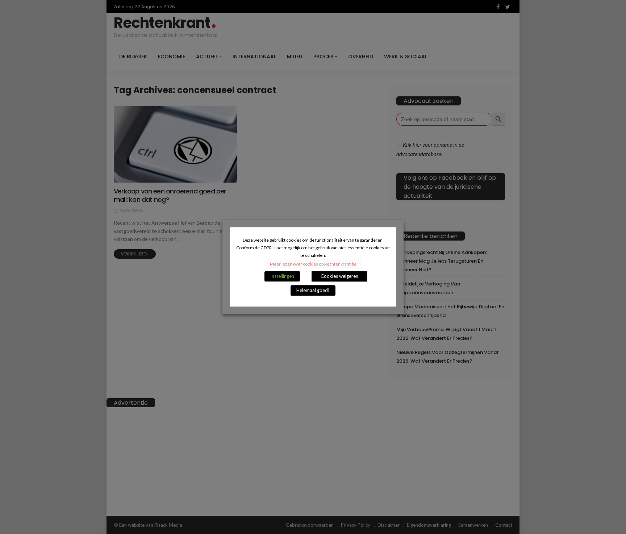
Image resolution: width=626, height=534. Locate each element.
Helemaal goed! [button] (313, 290)
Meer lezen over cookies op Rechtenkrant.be (313, 264)
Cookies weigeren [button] (339, 276)
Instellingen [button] (282, 276)
